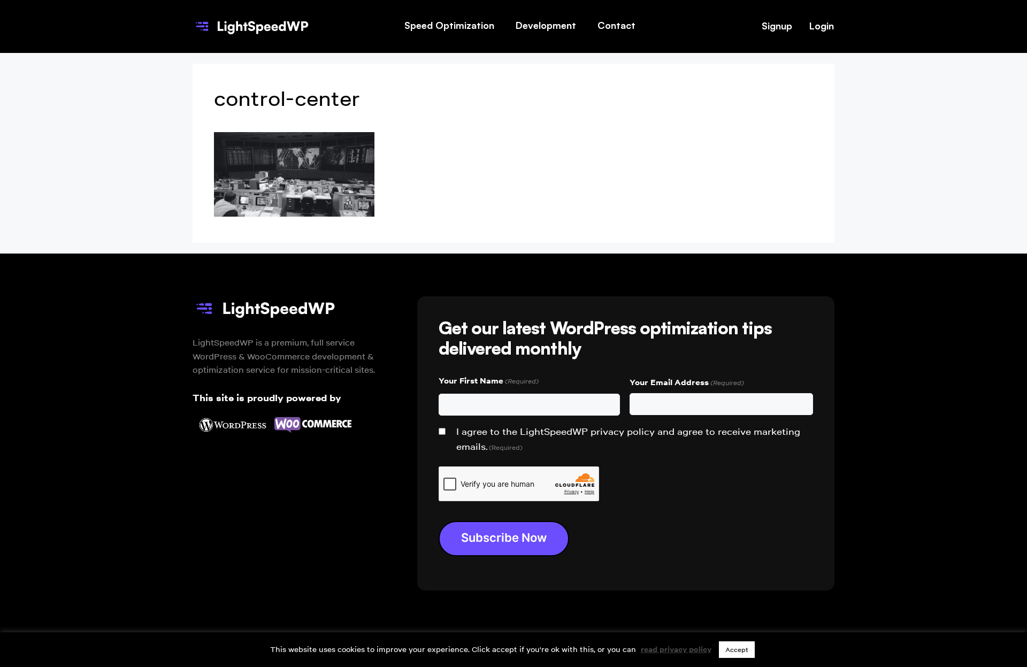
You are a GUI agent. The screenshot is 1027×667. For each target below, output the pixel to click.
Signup (777, 26)
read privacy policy (676, 649)
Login (821, 26)
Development (546, 25)
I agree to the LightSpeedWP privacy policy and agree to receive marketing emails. (628, 439)
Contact (616, 25)
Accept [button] (736, 650)
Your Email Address (687, 382)
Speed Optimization (449, 25)
